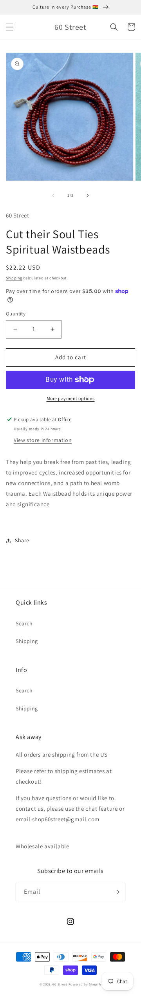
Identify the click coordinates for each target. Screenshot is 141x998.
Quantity (15, 313)
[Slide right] (87, 195)
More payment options (71, 398)
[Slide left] (53, 195)
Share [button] (22, 540)
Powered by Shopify (85, 984)
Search (24, 623)
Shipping (14, 278)
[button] (9, 27)
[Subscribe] (116, 892)
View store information (43, 440)
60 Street (59, 984)
